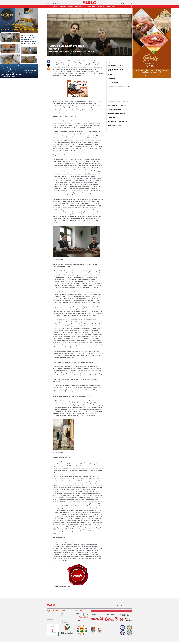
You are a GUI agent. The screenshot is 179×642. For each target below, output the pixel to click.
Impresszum (64, 622)
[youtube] (123, 3)
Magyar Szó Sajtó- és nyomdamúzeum (126, 615)
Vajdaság (62, 6)
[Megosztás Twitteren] (48, 65)
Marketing (63, 616)
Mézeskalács (50, 615)
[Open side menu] (47, 6)
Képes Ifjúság (50, 619)
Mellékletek (101, 6)
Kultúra (81, 6)
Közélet (55, 6)
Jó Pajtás (49, 617)
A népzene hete (111, 117)
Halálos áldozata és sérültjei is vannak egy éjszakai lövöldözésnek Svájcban (118, 92)
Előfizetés (63, 613)
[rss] (129, 3)
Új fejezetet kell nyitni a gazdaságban (116, 113)
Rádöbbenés (110, 74)
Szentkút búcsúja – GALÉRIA (114, 125)
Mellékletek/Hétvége (54, 42)
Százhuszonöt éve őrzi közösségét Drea (117, 121)
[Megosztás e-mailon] (48, 68)
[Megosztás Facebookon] (48, 61)
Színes (108, 6)
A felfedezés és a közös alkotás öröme (117, 97)
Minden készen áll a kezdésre (114, 109)
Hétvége (65, 10)
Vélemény (69, 6)
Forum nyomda (111, 614)
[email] (131, 3)
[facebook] (117, 3)
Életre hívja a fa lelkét (113, 82)
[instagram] (125, 3)
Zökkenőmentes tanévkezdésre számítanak (118, 101)
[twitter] (119, 3)
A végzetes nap (111, 78)
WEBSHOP (113, 6)
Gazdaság (87, 6)
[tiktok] (121, 3)
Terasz (76, 6)
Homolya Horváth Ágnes (58, 53)
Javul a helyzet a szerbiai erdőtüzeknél (117, 105)
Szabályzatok (64, 620)
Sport (93, 6)
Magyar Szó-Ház (96, 614)
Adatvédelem (64, 618)
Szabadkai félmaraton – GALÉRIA (115, 65)
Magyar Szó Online (51, 10)
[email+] (130, 605)
